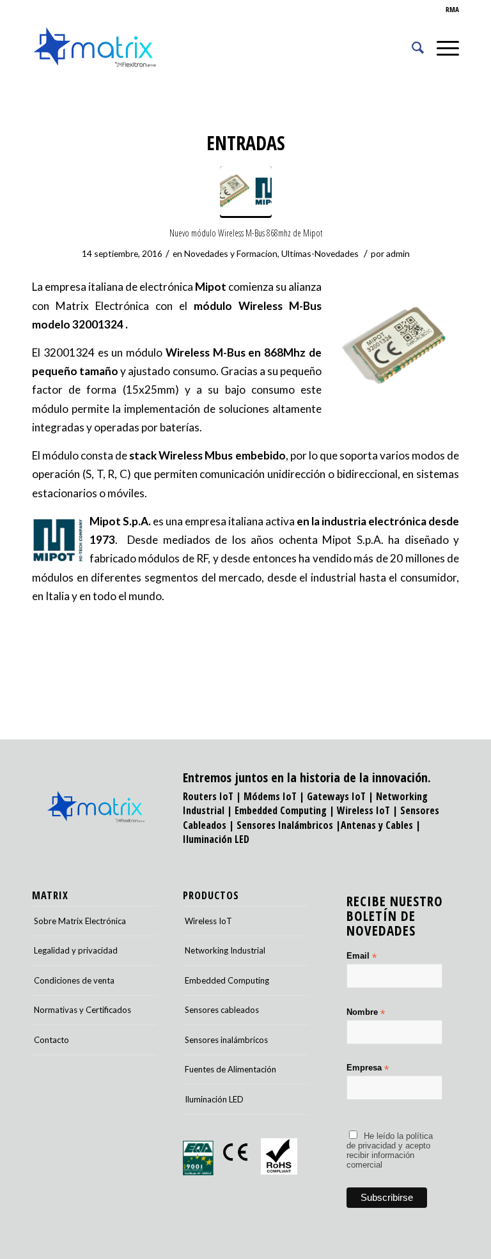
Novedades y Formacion (230, 253)
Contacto (51, 1040)
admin (398, 253)
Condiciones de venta (74, 980)
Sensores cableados (222, 1010)
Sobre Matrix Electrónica (80, 921)
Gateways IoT (336, 796)
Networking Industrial (225, 950)
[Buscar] (411, 47)
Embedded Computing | (286, 810)
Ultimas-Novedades (320, 253)
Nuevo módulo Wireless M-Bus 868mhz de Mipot (245, 233)
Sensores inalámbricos (226, 1040)
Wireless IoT (363, 810)
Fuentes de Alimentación (230, 1069)
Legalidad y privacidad (76, 950)
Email (362, 956)
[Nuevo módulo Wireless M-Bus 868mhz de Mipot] (246, 192)
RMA (452, 9)
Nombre (366, 1012)
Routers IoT (208, 796)
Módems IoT (270, 796)
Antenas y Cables (377, 825)
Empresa (368, 1068)
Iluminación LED (216, 839)
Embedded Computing (227, 980)
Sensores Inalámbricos (285, 825)
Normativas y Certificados (82, 1010)
